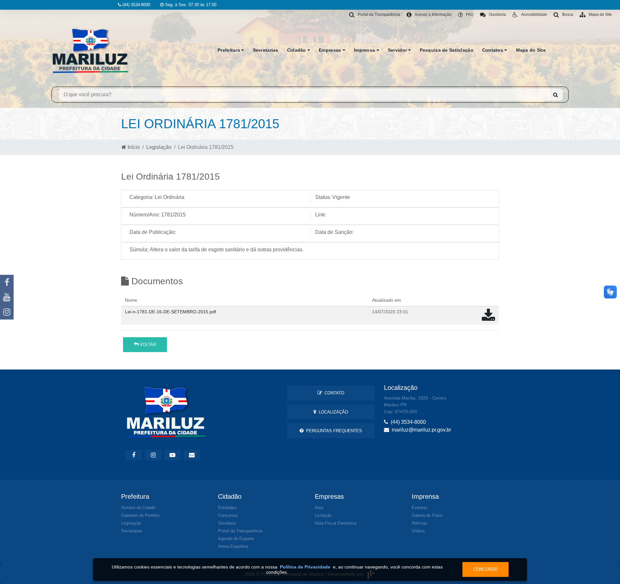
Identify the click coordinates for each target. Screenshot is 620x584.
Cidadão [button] (297, 50)
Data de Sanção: (334, 232)
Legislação (158, 147)
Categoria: (141, 197)
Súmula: (139, 249)
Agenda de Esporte (236, 538)
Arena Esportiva (233, 546)
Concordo (485, 569)
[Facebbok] (134, 455)
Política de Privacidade (305, 566)
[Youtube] (7, 297)
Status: (323, 197)
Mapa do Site (531, 50)
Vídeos (418, 530)
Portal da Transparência (240, 530)
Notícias (419, 523)
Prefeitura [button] (229, 50)
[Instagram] (7, 312)
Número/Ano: (144, 214)
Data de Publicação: (152, 232)
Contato (333, 393)
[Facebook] (7, 282)
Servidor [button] (398, 50)
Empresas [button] (331, 50)
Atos (319, 507)
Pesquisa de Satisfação (446, 50)
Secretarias (265, 50)
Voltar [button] (147, 344)
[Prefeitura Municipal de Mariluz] (90, 50)
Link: (320, 214)
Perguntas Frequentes (333, 430)
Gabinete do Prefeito (140, 515)
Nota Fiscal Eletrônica (335, 523)
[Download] (488, 318)
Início (133, 147)
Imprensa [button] (365, 50)
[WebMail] (192, 455)
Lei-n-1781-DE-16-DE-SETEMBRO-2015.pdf (170, 311)
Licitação (323, 515)
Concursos (228, 515)
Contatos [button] (493, 50)
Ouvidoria (227, 523)
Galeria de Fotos (427, 515)
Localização (332, 412)
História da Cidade (138, 507)
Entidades (227, 507)
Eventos (419, 507)
